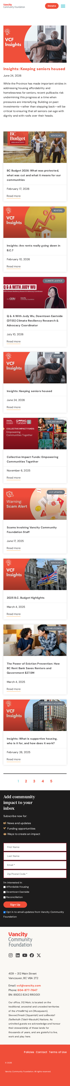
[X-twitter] (39, 955)
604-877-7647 (27, 990)
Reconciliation (14, 897)
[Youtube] (24, 955)
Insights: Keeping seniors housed (34, 68)
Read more (14, 196)
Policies (29, 1052)
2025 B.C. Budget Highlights (26, 598)
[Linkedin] (17, 955)
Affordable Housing (17, 886)
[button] (63, 5)
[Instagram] (10, 955)
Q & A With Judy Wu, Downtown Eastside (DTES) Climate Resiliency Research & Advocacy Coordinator (35, 320)
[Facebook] (32, 955)
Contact (41, 1052)
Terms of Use (57, 1052)
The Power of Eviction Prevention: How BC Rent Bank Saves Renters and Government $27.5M (33, 668)
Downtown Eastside (17, 891)
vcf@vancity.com (29, 985)
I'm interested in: (12, 882)
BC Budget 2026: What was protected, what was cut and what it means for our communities (34, 175)
